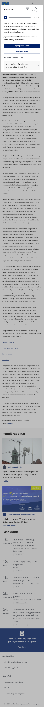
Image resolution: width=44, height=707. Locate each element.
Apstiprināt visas (22, 46)
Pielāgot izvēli (22, 51)
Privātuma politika (11, 57)
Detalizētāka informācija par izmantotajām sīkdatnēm (17, 65)
